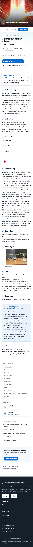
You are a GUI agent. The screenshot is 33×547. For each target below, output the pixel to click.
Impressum (5, 522)
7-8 (21, 48)
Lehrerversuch (9, 52)
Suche (14, 29)
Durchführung (8, 378)
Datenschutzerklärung (8, 528)
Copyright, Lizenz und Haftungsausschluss (10, 467)
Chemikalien (8, 373)
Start (7, 29)
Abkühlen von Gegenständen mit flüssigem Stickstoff (15, 425)
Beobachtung (8, 381)
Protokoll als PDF (12, 61)
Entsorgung (7, 390)
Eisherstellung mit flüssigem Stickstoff (14, 433)
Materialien (7, 370)
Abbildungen (8, 384)
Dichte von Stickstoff (9, 430)
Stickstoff (9, 48)
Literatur (6, 396)
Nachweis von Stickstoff (10, 440)
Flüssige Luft (7, 436)
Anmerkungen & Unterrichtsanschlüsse (15, 393)
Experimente (23, 29)
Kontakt (4, 519)
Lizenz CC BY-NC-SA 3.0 (9, 531)
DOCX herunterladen (13, 65)
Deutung (6, 387)
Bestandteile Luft (16, 56)
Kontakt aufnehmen (11, 458)
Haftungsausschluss (8, 525)
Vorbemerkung (8, 367)
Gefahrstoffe (8, 376)
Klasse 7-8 (16, 35)
